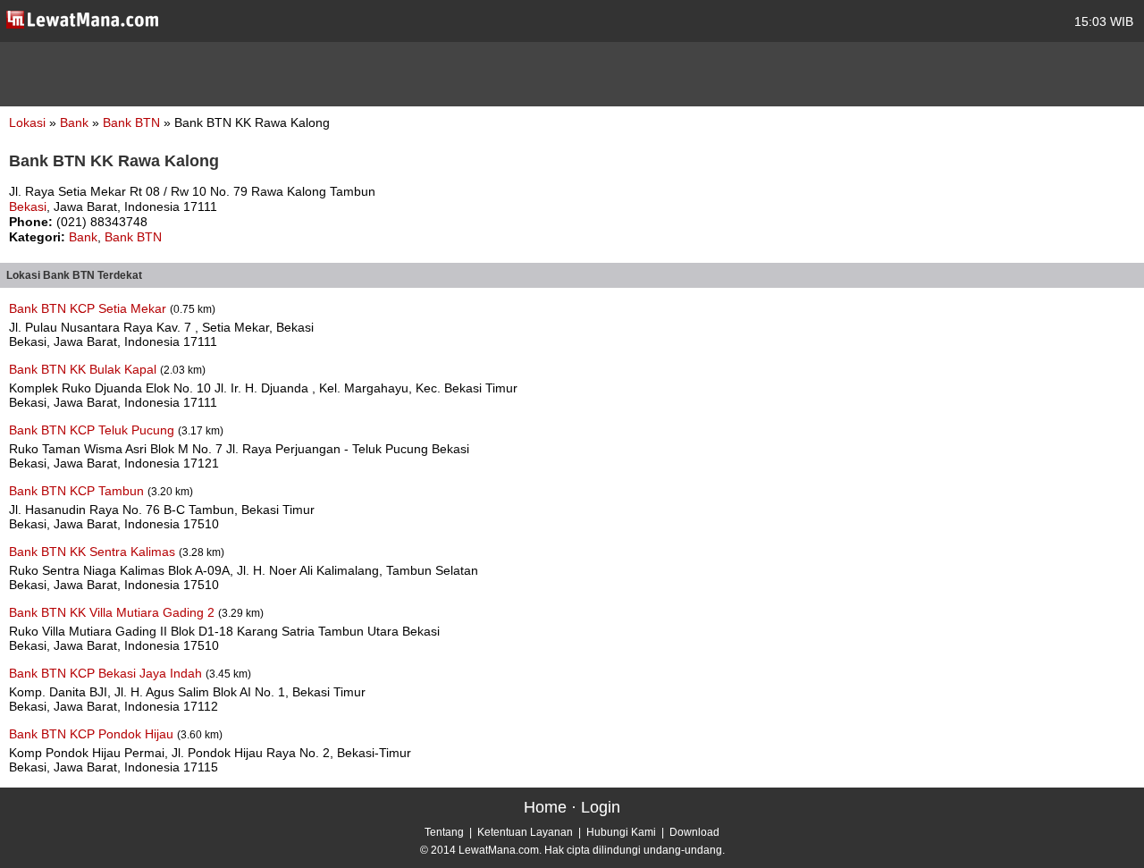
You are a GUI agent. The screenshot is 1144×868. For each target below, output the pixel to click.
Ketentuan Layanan (525, 832)
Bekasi (27, 206)
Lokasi (27, 122)
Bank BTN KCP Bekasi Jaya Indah (107, 673)
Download (694, 832)
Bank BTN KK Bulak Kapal (84, 369)
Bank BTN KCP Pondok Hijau (93, 734)
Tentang (444, 832)
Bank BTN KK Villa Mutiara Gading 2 (113, 612)
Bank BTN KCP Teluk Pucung (93, 430)
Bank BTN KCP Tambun (78, 491)
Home (545, 807)
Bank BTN (133, 122)
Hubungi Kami (621, 832)
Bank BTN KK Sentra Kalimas (94, 551)
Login (600, 807)
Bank (76, 122)
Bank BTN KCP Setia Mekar (89, 308)
